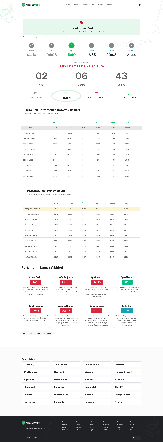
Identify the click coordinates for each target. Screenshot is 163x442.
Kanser (105, 427)
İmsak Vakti (35, 277)
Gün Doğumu (66, 277)
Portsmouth (61, 394)
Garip (105, 430)
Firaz (132, 422)
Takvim (25, 37)
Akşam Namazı (66, 306)
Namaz (68, 5)
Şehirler (109, 5)
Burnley (89, 394)
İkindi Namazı (36, 306)
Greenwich (91, 387)
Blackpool (29, 387)
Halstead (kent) (123, 372)
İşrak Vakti (96, 277)
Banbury (89, 379)
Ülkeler (100, 5)
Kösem (64, 427)
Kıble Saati (127, 306)
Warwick (89, 372)
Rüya (77, 430)
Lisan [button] (137, 438)
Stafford (119, 402)
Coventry (29, 364)
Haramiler (120, 425)
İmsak (38, 333)
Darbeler (65, 430)
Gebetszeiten (48, 333)
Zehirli (92, 422)
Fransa (93, 5)
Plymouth (29, 379)
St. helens (120, 379)
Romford (59, 372)
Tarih (64, 422)
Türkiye (76, 5)
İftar (24, 333)
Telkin (132, 427)
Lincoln (28, 394)
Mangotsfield (122, 394)
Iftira (91, 425)
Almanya (85, 5)
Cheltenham (31, 372)
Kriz (118, 422)
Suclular (79, 427)
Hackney (89, 402)
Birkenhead (60, 379)
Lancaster (59, 402)
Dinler (132, 425)
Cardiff (119, 387)
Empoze (78, 425)
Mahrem (106, 425)
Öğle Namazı (127, 277)
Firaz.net (25, 438)
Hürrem (65, 425)
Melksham (120, 364)
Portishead (30, 402)
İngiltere (37, 37)
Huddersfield (92, 364)
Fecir (104, 422)
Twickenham (61, 364)
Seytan (92, 430)
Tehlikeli (92, 427)
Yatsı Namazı (97, 306)
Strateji (78, 422)
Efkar (118, 430)
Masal (119, 427)
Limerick (59, 387)
